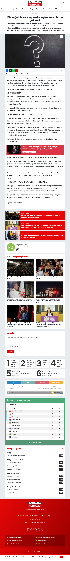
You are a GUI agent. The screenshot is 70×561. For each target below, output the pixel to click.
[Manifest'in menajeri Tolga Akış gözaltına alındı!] (49, 267)
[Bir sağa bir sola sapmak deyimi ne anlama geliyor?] (35, 51)
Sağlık (32, 9)
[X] (30, 529)
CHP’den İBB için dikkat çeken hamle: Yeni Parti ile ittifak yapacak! (14, 364)
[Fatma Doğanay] (11, 247)
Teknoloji (46, 9)
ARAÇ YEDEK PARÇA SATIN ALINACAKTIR (50, 374)
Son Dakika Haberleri (14, 544)
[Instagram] (33, 529)
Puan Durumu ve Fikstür (15, 540)
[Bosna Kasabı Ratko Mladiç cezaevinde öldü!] (20, 267)
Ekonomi (25, 9)
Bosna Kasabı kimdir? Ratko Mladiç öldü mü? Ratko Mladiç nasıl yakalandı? (32, 557)
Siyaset (38, 9)
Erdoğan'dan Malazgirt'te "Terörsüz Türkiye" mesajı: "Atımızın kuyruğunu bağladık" (19, 324)
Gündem (4, 9)
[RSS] (42, 529)
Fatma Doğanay (11, 73)
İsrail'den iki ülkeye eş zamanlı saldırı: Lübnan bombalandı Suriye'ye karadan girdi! (48, 300)
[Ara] (64, 3)
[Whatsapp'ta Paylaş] (13, 70)
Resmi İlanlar (56, 9)
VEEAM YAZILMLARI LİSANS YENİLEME (20, 374)
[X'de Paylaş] (10, 70)
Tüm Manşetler (42, 540)
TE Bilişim (39, 551)
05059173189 (36, 519)
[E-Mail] (17, 249)
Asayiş (11, 9)
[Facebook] (27, 529)
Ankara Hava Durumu (15, 537)
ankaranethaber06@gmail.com (36, 522)
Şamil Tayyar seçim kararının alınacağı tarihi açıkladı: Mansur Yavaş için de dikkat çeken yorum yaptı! (45, 364)
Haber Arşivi (41, 544)
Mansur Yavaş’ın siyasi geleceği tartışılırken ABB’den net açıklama (60, 364)
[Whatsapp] (39, 529)
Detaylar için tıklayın (35, 442)
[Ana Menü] (6, 3)
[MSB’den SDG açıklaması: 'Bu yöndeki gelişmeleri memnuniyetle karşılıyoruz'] (20, 289)
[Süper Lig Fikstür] (62, 448)
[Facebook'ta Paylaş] (7, 70)
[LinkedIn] (36, 529)
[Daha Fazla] (16, 70)
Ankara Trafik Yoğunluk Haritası (46, 537)
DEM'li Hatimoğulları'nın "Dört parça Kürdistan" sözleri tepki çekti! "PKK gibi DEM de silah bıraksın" (48, 324)
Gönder (10, 351)
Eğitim (18, 9)
